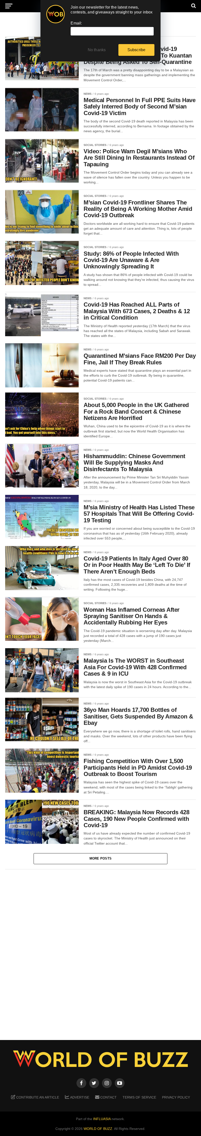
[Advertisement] (100, 951)
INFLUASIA (102, 1119)
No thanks (97, 50)
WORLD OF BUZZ (98, 1129)
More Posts (100, 858)
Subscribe (136, 50)
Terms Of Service (139, 1097)
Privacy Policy (176, 1097)
